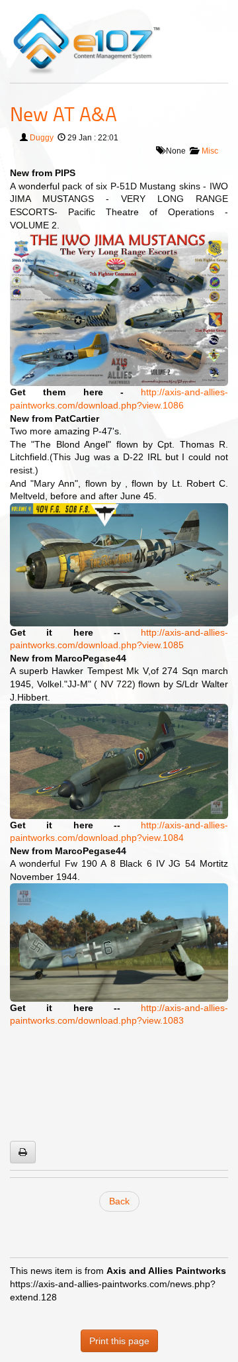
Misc (210, 151)
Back (119, 1201)
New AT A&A (63, 113)
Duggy (42, 137)
